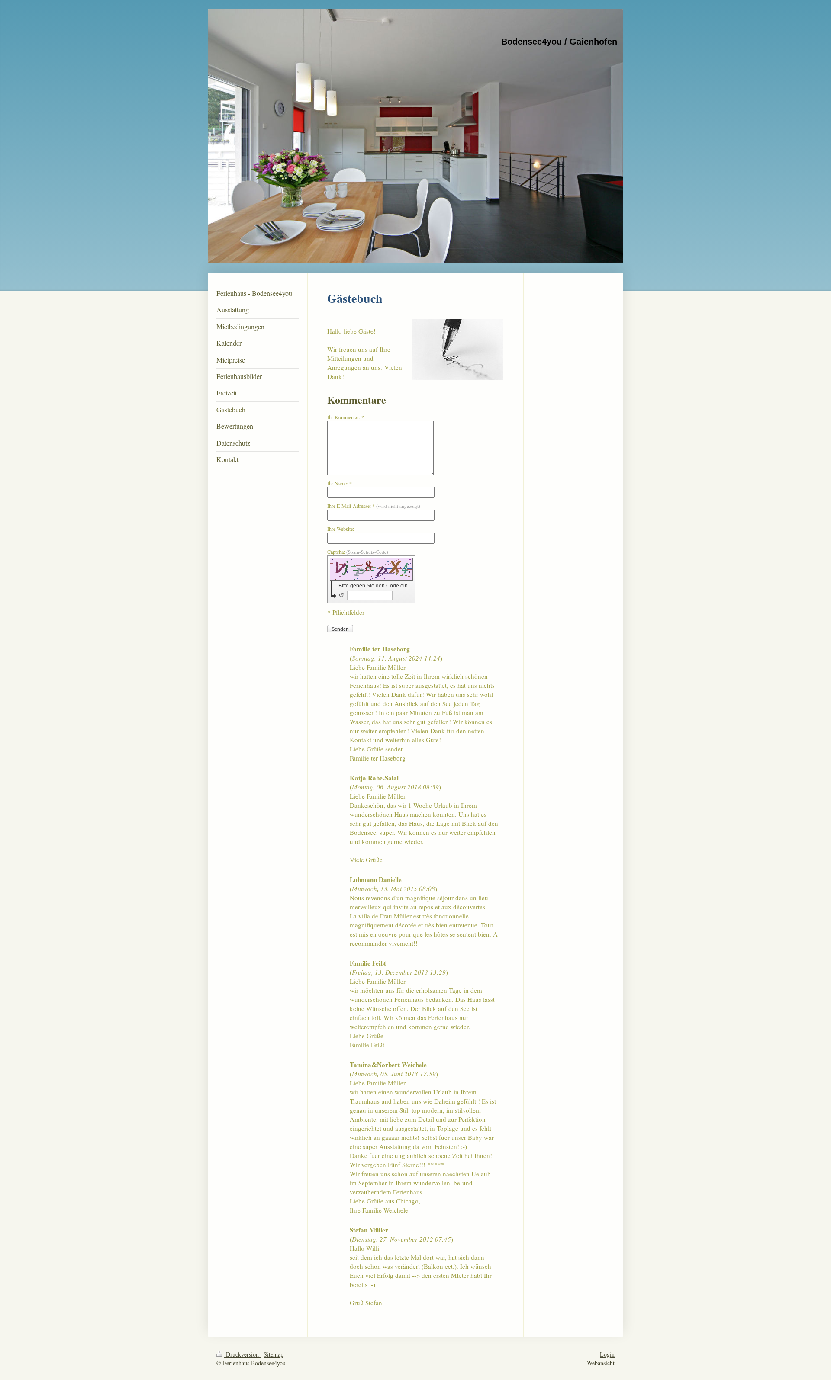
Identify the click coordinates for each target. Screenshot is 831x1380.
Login (607, 1354)
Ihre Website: (340, 528)
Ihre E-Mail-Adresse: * (373, 505)
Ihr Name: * (339, 483)
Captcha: (357, 551)
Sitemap (273, 1354)
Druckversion (242, 1354)
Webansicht (601, 1363)
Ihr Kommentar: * (345, 417)
